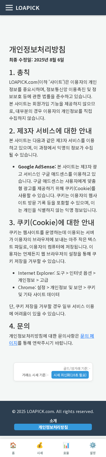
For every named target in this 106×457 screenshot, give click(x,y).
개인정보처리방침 (53, 427)
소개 (53, 420)
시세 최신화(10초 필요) (70, 374)
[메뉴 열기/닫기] (9, 8)
